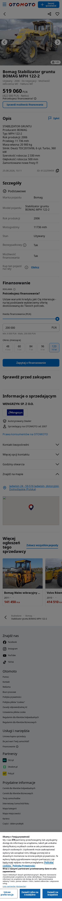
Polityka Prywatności (24, 865)
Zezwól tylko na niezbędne (30, 893)
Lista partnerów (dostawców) (14, 886)
